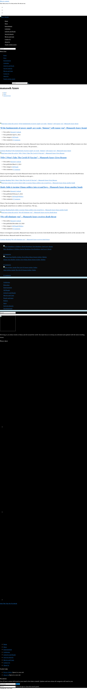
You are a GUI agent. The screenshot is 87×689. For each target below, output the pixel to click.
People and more (8, 298)
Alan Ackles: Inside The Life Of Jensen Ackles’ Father (19, 270)
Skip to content (4, 1)
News (4, 58)
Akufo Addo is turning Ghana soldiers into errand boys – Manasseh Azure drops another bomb (41, 187)
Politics (21, 196)
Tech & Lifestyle (7, 68)
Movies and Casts (8, 71)
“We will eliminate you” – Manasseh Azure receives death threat (28, 217)
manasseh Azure (7, 95)
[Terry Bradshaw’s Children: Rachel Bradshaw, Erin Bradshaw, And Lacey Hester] (28, 246)
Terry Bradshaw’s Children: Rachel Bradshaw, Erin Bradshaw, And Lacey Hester (27, 249)
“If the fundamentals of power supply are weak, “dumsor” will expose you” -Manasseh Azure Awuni (43, 128)
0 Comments (16, 140)
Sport (5, 303)
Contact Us (6, 73)
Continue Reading (35, 151)
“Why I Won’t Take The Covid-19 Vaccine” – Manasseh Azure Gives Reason (33, 157)
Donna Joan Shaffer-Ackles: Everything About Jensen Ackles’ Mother (24, 259)
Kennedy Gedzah (16, 132)
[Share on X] (45, 427)
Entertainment (7, 60)
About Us (5, 76)
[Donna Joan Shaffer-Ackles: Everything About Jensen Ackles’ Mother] (25, 257)
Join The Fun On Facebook (8, 603)
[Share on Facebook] (45, 512)
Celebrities (6, 63)
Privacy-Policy (7, 672)
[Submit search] (28, 83)
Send (18, 684)
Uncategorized (7, 308)
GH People (15, 137)
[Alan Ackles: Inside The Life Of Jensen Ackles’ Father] (20, 267)
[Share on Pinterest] (45, 600)
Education (6, 285)
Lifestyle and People (8, 66)
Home (5, 55)
